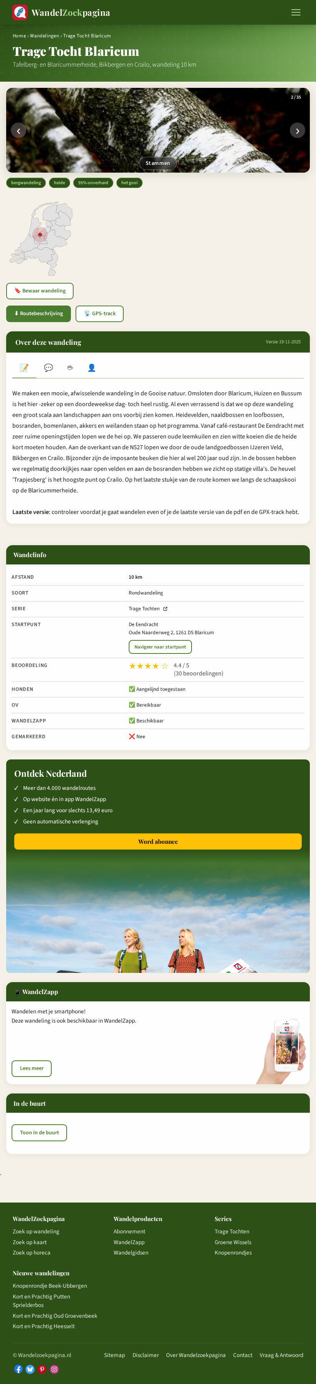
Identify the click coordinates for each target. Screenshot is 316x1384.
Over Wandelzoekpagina (196, 1355)
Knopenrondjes (233, 1252)
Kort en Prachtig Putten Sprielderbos (41, 1300)
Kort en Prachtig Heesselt (44, 1326)
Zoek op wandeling (36, 1231)
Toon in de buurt (39, 1133)
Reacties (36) (48, 369)
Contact (242, 1355)
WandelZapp (129, 1242)
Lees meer (32, 1068)
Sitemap (114, 1355)
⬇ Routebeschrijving (38, 313)
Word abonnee (158, 841)
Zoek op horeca (31, 1252)
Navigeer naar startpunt (160, 646)
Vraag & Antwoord (281, 1355)
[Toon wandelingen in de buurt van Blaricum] (40, 234)
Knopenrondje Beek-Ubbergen (50, 1286)
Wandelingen (44, 35)
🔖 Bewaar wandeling (40, 291)
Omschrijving (24, 369)
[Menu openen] (296, 12)
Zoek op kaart (30, 1242)
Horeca (70, 369)
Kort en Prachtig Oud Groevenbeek (55, 1316)
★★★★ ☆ (149, 666)
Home (19, 35)
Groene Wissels (233, 1242)
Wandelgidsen (131, 1252)
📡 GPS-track (100, 313)
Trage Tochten (144, 608)
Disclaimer (146, 1355)
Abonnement (129, 1231)
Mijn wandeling (92, 369)
